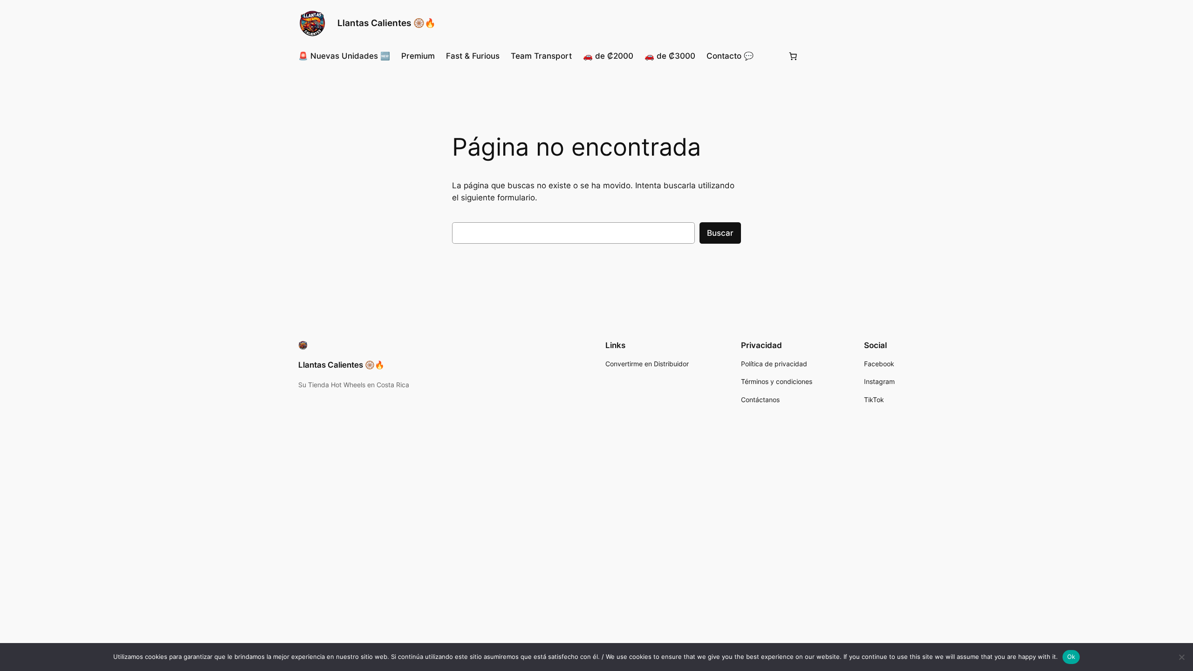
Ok (1071, 656)
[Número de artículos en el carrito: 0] (793, 56)
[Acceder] (771, 56)
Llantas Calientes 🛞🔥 (386, 22)
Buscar (720, 233)
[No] (1181, 657)
